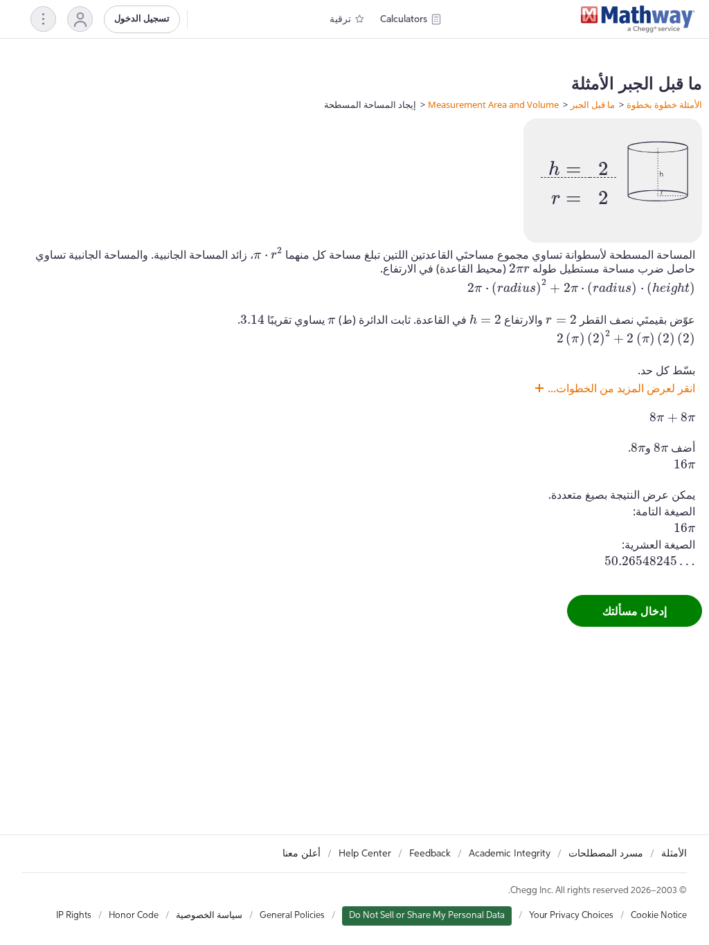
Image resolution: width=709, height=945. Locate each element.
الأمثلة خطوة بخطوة (664, 104)
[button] (80, 19)
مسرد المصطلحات (605, 854)
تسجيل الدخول (142, 19)
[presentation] (578, 178)
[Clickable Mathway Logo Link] (638, 19)
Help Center (365, 854)
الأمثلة (674, 854)
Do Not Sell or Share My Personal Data (427, 915)
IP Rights (73, 915)
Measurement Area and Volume (493, 104)
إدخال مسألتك (634, 610)
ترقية (340, 19)
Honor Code (134, 915)
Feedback (430, 854)
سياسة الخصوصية (209, 915)
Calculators (403, 19)
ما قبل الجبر (593, 104)
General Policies (292, 915)
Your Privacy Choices (571, 915)
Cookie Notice (659, 915)
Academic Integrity (509, 854)
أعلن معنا (301, 854)
